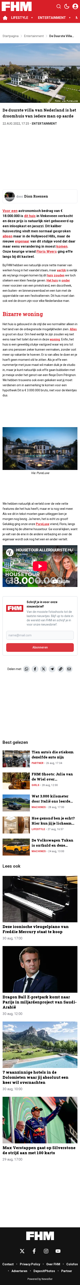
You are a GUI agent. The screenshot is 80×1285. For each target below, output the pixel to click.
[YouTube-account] (58, 1251)
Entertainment (44, 123)
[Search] (58, 6)
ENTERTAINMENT (52, 18)
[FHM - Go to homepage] (40, 1236)
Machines (39, 807)
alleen (7, 236)
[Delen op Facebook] (35, 669)
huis (50, 275)
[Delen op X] (43, 669)
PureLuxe (42, 524)
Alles (73, 329)
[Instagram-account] (46, 1251)
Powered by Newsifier (40, 1279)
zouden (59, 275)
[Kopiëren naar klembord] (60, 669)
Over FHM (53, 1264)
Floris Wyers (46, 251)
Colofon (72, 1264)
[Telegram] (52, 669)
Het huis (52, 280)
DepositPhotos (44, 1271)
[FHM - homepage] (17, 6)
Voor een (10, 211)
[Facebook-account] (34, 1251)
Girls (35, 785)
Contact (8, 1264)
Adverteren (19, 1271)
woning (55, 339)
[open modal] (75, 6)
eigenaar (22, 241)
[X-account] (22, 1251)
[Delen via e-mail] (69, 669)
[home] (5, 17)
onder (65, 280)
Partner (38, 763)
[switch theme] (67, 6)
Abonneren (40, 647)
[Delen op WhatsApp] (26, 669)
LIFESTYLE (19, 18)
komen (61, 246)
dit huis (30, 216)
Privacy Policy (30, 1264)
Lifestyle (38, 829)
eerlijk (61, 270)
